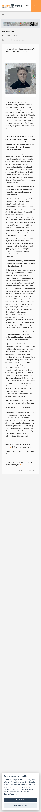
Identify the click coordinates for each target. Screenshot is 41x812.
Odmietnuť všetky (20, 805)
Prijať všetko (20, 800)
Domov (4, 40)
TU (21, 465)
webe (8, 447)
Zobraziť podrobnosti (12, 794)
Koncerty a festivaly (17, 40)
